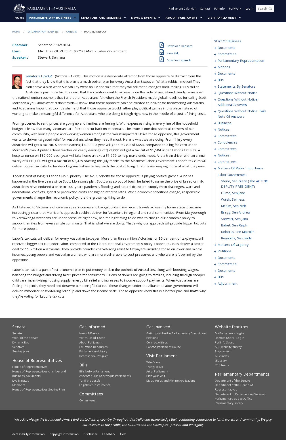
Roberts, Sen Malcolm (237, 231)
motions (224, 67)
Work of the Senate (25, 338)
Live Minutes (20, 380)
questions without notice (237, 92)
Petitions (152, 338)
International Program (93, 356)
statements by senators (236, 86)
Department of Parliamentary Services (240, 394)
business (224, 123)
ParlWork (235, 8)
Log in (249, 8)
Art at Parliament (157, 371)
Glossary (221, 360)
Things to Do (154, 367)
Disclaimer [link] (90, 434)
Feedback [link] (108, 434)
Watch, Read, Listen (92, 338)
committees (227, 54)
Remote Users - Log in (229, 338)
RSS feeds (222, 365)
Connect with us (157, 342)
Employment (223, 351)
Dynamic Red (20, 342)
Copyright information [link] (64, 434)
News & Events (143, 18)
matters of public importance (240, 168)
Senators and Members (101, 18)
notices (223, 129)
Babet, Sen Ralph (234, 225)
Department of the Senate (232, 380)
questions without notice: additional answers (238, 102)
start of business (227, 41)
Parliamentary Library (93, 351)
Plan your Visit (155, 376)
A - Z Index (222, 356)
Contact (205, 8)
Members (18, 385)
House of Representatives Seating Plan (38, 389)
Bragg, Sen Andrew (235, 212)
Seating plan (20, 351)
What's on (153, 362)
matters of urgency (233, 244)
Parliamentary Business (50, 18)
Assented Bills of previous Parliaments (105, 376)
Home (19, 18)
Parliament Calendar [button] (182, 8)
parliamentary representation (241, 60)
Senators (18, 347)
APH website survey (228, 347)
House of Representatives (30, 367)
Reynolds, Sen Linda (236, 238)
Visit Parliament (222, 18)
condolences (227, 142)
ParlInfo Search (225, 342)
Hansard (71, 31)
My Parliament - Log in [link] (229, 333)
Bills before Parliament (94, 371)
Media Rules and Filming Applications (171, 380)
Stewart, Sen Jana (234, 218)
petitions (224, 251)
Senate (17, 333)
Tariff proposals (90, 380)
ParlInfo (219, 8)
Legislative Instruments (94, 385)
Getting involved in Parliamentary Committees (176, 333)
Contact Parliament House (163, 347)
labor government (232, 174)
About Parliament (182, 18)
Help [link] (123, 434)
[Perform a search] (270, 8)
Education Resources (93, 347)
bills (221, 80)
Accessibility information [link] (28, 434)
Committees (87, 400)
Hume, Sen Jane (233, 193)
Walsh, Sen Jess (233, 199)
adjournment (228, 283)
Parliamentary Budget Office (233, 399)
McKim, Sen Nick (233, 206)
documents (226, 47)
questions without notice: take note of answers (242, 114)
